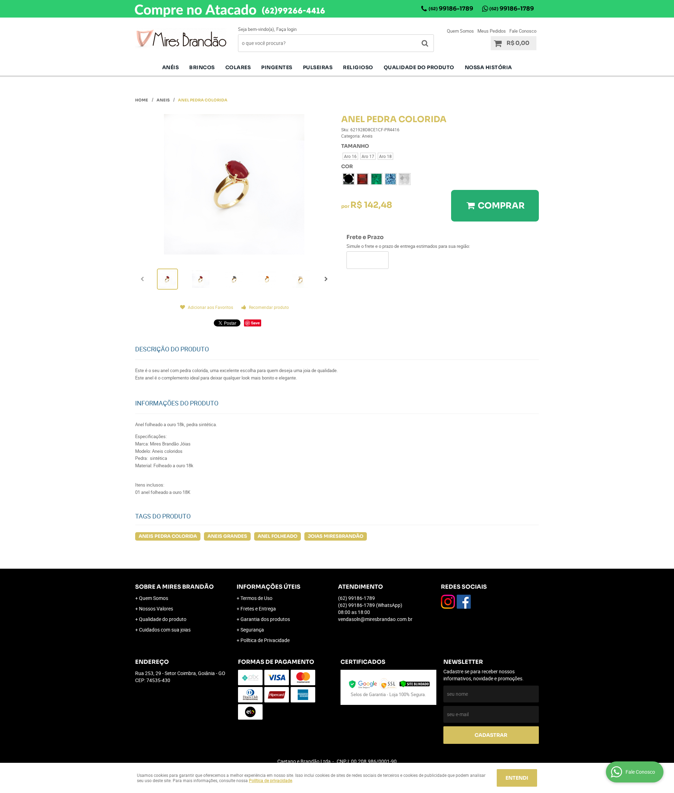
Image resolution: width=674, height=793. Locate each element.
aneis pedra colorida (168, 536)
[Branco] (405, 179)
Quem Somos (460, 31)
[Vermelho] (363, 179)
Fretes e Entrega (258, 608)
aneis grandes (227, 536)
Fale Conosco (522, 31)
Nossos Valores (156, 608)
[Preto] (349, 179)
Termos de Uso (256, 598)
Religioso (358, 67)
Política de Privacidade (265, 640)
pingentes (276, 67)
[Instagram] (448, 602)
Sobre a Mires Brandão (174, 586)
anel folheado (277, 536)
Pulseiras (318, 67)
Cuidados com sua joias (165, 629)
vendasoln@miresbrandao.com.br (375, 619)
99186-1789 (451, 8)
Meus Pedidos (491, 31)
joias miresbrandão (335, 536)
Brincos (202, 67)
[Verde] (377, 179)
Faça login (286, 29)
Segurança (252, 629)
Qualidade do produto (419, 67)
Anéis (170, 67)
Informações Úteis (268, 586)
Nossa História (488, 67)
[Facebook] (464, 602)
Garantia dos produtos (265, 619)
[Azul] (391, 179)
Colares (238, 67)
